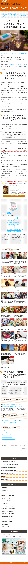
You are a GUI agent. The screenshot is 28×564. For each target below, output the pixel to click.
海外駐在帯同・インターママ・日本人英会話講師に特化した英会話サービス (13, 1)
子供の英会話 (19, 224)
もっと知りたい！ (22, 240)
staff (7, 11)
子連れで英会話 (10, 226)
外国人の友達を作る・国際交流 (8, 506)
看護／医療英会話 (17, 231)
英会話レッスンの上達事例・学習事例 (9, 13)
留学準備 (9, 231)
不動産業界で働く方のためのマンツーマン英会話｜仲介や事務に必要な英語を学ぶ (20, 262)
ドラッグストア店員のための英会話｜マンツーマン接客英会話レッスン (20, 276)
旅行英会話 (9, 229)
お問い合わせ (5, 479)
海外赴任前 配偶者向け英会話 (8, 461)
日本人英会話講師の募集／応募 (9, 470)
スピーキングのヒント (6, 500)
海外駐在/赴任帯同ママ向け (7, 516)
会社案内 (4, 476)
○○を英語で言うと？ (7, 433)
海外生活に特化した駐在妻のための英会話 (12, 404)
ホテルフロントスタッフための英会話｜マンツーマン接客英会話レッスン (7, 302)
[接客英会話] (7, 258)
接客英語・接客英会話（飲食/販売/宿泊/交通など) (11, 14)
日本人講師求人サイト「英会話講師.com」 (12, 420)
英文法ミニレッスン (7, 430)
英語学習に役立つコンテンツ (8, 473)
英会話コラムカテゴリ (14, 484)
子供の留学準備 (10, 224)
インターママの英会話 (12, 218)
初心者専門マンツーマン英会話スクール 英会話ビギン (14, 53)
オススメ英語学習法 (7, 437)
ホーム (3, 11)
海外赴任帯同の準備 (18, 229)
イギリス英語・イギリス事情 (8, 495)
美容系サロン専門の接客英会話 (9, 422)
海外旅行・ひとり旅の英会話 (8, 513)
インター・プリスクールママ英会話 (10, 464)
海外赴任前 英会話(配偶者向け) (5, 8)
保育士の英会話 (10, 220)
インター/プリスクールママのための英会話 (12, 406)
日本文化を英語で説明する (8, 439)
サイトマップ (22, 562)
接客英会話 (18, 226)
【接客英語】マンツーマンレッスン (17, 64)
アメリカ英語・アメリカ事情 (8, 493)
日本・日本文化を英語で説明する (9, 508)
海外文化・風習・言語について (8, 511)
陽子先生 (9, 213)
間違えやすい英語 (6, 435)
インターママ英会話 (23, 8)
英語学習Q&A (5, 524)
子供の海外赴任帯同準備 (12, 222)
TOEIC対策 (4, 487)
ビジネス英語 (4, 503)
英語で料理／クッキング (7, 521)
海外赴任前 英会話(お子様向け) (14, 8)
